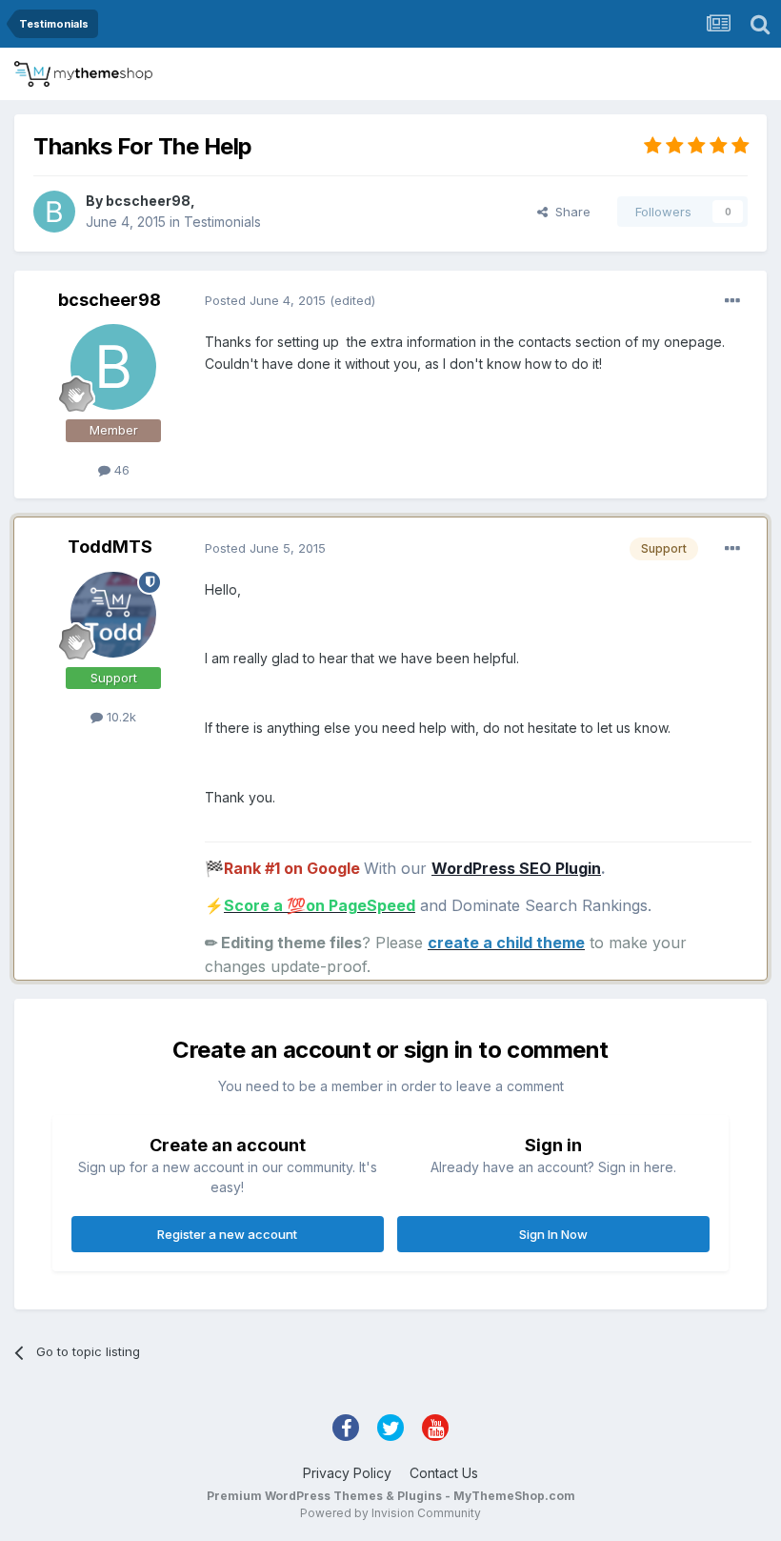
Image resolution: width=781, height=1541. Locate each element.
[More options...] (732, 301)
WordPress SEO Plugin (516, 868)
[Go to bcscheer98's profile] (54, 212)
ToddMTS (110, 547)
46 (120, 469)
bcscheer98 (148, 201)
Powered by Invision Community (390, 1513)
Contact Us (444, 1473)
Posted (265, 300)
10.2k (119, 716)
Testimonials (222, 221)
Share (569, 211)
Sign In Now (553, 1234)
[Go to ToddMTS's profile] (113, 615)
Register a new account (227, 1234)
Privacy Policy (347, 1473)
